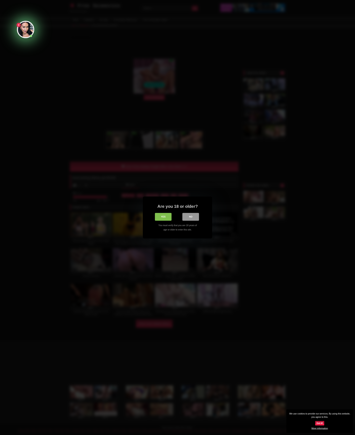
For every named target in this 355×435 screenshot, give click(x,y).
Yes (163, 217)
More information (319, 428)
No (190, 217)
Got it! (320, 423)
